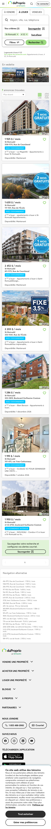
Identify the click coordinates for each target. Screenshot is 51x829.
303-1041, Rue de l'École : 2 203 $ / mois (17, 603)
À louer (23, 12)
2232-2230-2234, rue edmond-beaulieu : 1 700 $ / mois (23, 627)
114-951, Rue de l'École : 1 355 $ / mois (17, 592)
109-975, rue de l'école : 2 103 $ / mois (17, 639)
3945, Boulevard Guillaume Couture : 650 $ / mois (21, 616)
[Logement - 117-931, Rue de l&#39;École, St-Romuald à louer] (25, 181)
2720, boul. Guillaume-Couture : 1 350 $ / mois (20, 600)
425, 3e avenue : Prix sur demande (15, 606)
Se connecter (43, 4)
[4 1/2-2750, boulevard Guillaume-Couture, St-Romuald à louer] (25, 498)
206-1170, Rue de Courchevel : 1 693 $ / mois (19, 587)
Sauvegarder (24, 551)
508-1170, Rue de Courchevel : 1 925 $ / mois (19, 584)
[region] (25, 797)
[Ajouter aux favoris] (44, 139)
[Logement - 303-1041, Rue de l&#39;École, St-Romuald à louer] (25, 308)
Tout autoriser (25, 814)
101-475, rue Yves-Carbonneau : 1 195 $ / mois (19, 613)
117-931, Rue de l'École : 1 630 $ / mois (16, 590)
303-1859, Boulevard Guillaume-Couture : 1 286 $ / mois (21, 609)
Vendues (37, 12)
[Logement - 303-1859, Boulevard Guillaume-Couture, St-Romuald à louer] (25, 371)
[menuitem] (25, 661)
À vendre (9, 12)
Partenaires (9, 707)
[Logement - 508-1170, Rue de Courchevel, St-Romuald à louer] (25, 117)
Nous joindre (10, 718)
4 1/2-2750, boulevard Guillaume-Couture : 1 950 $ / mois (22, 635)
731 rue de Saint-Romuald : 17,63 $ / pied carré (19, 621)
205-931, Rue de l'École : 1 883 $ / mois (17, 595)
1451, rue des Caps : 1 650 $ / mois (15, 619)
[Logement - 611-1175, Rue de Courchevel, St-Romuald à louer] (25, 244)
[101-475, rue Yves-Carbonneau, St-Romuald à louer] (25, 434)
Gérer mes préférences (25, 822)
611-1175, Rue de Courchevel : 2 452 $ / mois (19, 598)
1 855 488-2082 (16, 725)
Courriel (40, 725)
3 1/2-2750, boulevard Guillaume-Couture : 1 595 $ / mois (22, 630)
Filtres (13, 42)
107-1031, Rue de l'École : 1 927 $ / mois (17, 624)
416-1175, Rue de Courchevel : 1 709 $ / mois (19, 581)
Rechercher (34, 42)
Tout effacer (36, 35)
